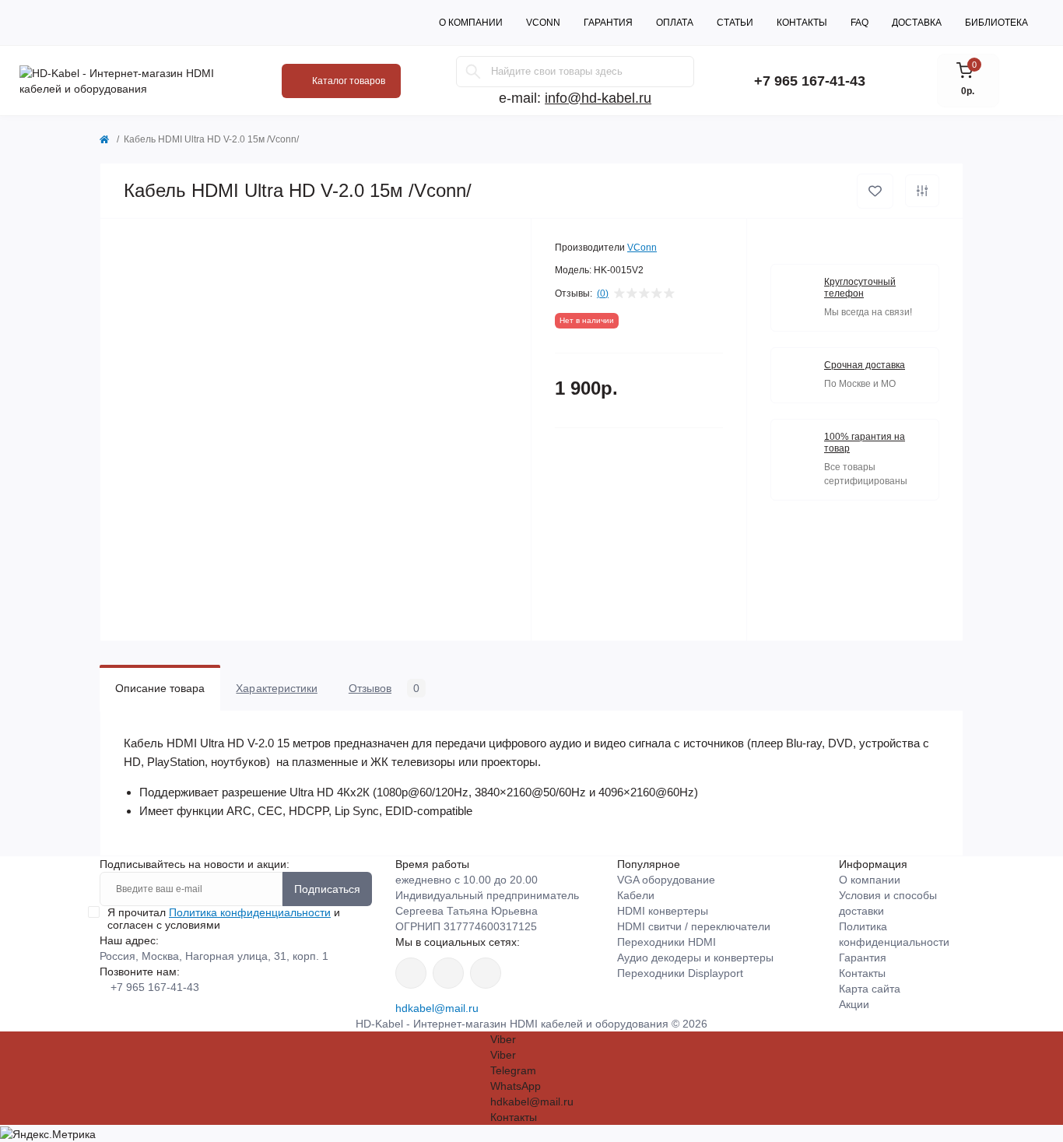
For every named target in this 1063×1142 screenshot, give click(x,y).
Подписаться (327, 889)
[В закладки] (875, 191)
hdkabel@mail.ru (437, 1008)
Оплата (674, 22)
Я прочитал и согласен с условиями (223, 918)
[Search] (473, 71)
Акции (854, 1004)
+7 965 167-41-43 (809, 81)
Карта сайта (869, 988)
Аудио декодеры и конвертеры (695, 957)
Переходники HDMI (666, 942)
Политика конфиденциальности (250, 912)
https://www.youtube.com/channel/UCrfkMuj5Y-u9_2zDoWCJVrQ (448, 973)
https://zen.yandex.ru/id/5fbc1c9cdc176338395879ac (485, 973)
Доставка (917, 22)
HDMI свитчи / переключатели (693, 926)
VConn (543, 22)
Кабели (635, 895)
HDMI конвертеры (662, 911)
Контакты (802, 22)
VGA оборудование (666, 879)
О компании (471, 22)
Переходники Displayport (680, 973)
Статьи (735, 22)
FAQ (859, 22)
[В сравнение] (922, 190)
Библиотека (996, 22)
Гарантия (608, 22)
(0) (603, 293)
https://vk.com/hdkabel (410, 973)
